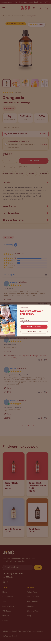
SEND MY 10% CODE (34, 327)
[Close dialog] (50, 305)
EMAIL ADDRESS (24, 320)
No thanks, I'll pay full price (34, 332)
